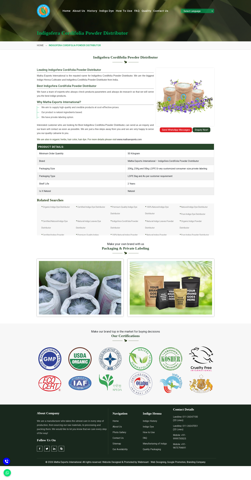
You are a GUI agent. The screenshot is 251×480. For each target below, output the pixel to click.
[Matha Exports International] (43, 10)
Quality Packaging (152, 449)
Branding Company (196, 462)
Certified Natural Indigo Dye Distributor (54, 224)
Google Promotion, (176, 462)
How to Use (124, 10)
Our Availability (120, 449)
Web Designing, (159, 462)
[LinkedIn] (54, 448)
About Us (79, 10)
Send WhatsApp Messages (176, 129)
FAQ (137, 10)
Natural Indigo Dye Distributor (194, 207)
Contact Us (160, 10)
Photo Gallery (119, 432)
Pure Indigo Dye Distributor (192, 214)
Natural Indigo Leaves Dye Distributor (88, 224)
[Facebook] (39, 448)
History (92, 10)
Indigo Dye (106, 10)
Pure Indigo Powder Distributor (194, 235)
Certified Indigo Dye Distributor (90, 207)
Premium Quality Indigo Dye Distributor (124, 210)
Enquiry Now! (201, 129)
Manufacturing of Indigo (155, 443)
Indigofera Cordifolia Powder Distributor (124, 224)
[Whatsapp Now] (6, 461)
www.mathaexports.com (129, 139)
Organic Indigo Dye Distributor (55, 207)
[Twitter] (47, 448)
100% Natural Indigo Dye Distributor (157, 210)
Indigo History (150, 421)
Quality (146, 10)
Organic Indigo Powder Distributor (191, 224)
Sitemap (117, 443)
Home (67, 10)
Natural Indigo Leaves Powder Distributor (159, 224)
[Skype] (61, 448)
